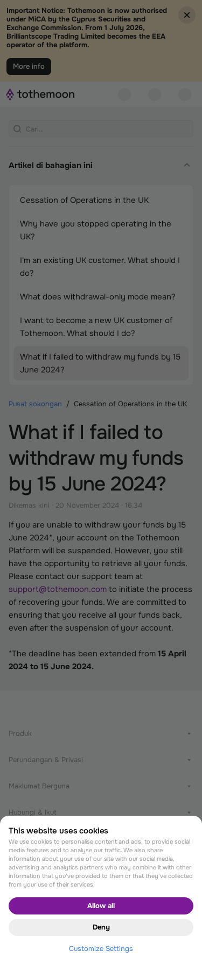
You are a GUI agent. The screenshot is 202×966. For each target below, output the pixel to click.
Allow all (101, 905)
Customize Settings (101, 948)
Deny (101, 927)
